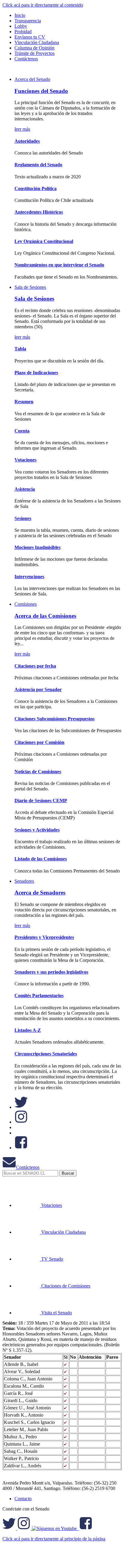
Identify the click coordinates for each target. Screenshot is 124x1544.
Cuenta (21, 430)
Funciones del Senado (41, 91)
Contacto (23, 1498)
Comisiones (25, 604)
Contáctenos (27, 1167)
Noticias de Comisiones (37, 771)
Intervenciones (29, 576)
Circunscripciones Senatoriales (45, 1053)
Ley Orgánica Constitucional (43, 241)
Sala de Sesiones (30, 287)
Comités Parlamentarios (39, 995)
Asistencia (24, 489)
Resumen (23, 401)
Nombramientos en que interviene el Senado (59, 264)
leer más (22, 129)
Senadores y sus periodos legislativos (51, 972)
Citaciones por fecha (35, 665)
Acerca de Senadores (39, 892)
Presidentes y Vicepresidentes (44, 937)
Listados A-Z (27, 1030)
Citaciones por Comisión (39, 742)
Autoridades (27, 141)
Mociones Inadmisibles (37, 547)
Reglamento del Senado (38, 164)
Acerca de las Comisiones (45, 616)
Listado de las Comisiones (40, 858)
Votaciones (25, 459)
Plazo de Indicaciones (36, 372)
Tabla (20, 348)
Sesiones (22, 518)
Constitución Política (35, 188)
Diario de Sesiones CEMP (40, 800)
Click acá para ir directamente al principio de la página (53, 1538)
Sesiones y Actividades (37, 829)
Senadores (24, 881)
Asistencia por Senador (38, 689)
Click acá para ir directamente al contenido (42, 5)
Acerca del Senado (32, 79)
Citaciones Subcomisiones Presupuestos (54, 718)
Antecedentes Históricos (38, 212)
